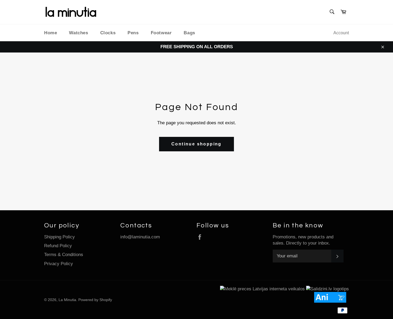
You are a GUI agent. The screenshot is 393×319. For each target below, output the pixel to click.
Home (50, 32)
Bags (189, 32)
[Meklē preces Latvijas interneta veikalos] (262, 288)
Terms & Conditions (63, 254)
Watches (78, 32)
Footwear (161, 32)
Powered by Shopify (95, 300)
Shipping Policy (59, 236)
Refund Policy (58, 245)
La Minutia (67, 300)
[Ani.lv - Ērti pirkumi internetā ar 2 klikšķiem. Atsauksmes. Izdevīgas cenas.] (331, 301)
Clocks (108, 32)
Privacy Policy (58, 263)
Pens (133, 32)
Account (341, 33)
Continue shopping (196, 144)
